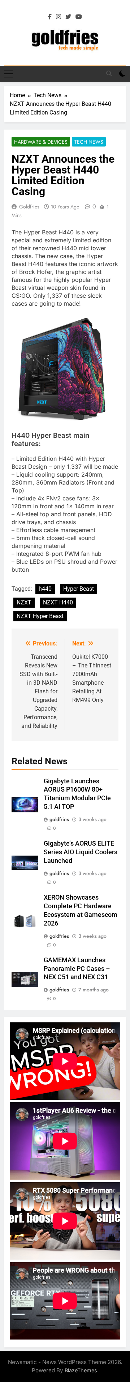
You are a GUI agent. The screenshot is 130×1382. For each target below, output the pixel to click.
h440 (45, 588)
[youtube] (78, 17)
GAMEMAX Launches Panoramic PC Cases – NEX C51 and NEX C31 (77, 968)
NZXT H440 (58, 602)
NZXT (24, 602)
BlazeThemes (81, 1370)
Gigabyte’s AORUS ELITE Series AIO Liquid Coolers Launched (80, 852)
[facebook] (50, 17)
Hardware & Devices (41, 141)
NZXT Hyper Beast (40, 616)
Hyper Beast (78, 588)
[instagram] (58, 17)
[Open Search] (109, 73)
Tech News (88, 141)
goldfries (29, 206)
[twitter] (68, 17)
